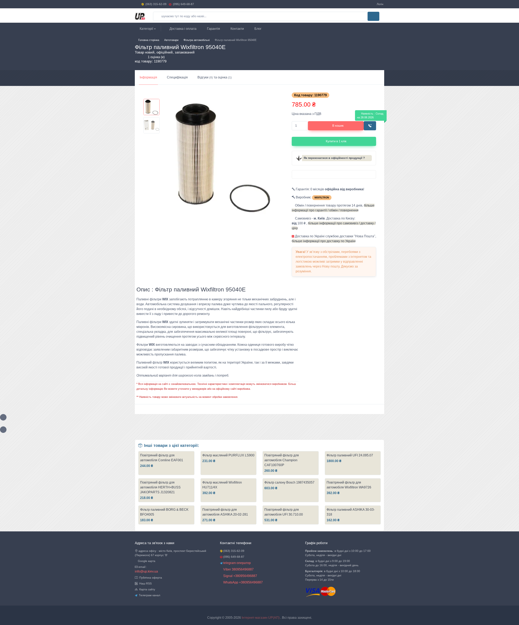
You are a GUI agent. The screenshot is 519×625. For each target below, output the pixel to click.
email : (142, 566)
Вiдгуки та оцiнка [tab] (214, 77)
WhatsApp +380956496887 (242, 582)
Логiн (380, 4)
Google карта (146, 561)
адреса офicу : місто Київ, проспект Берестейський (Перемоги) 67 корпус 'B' (170, 553)
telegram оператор (236, 563)
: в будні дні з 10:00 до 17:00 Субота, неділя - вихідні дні (338, 553)
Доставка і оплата (182, 28)
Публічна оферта (150, 577)
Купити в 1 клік (336, 141)
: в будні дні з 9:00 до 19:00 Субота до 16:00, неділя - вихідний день (331, 563)
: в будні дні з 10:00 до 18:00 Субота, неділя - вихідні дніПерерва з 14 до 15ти (332, 575)
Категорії (146, 28)
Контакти (237, 28)
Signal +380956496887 (239, 576)
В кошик (338, 125)
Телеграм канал (148, 595)
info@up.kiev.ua (146, 571)
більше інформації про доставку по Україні (324, 241)
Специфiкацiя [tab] (177, 77)
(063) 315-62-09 (156, 4)
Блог (258, 28)
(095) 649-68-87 (182, 4)
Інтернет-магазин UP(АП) (261, 617)
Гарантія (213, 28)
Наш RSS (145, 583)
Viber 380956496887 (238, 569)
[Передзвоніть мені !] (370, 125)
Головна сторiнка (148, 40)
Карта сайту (146, 589)
